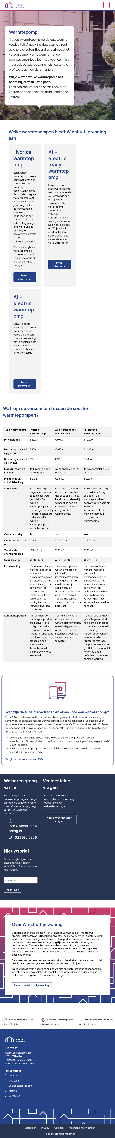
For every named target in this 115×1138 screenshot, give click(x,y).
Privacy (45, 1127)
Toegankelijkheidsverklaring (59, 1133)
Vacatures (14, 1096)
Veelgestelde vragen (20, 1085)
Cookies (59, 1127)
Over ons (14, 1075)
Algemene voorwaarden (82, 1127)
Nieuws (13, 1090)
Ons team (14, 1080)
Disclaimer (30, 1127)
